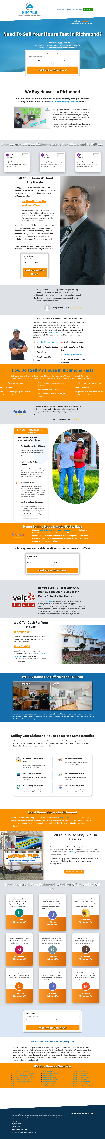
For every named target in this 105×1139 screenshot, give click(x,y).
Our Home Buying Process (64, 101)
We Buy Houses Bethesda (80, 1073)
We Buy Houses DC (48, 1071)
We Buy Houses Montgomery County (23, 1077)
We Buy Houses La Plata (80, 1080)
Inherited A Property (45, 342)
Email (66, 61)
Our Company (88, 23)
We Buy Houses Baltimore (50, 1073)
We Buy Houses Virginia (49, 1075)
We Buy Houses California (50, 1086)
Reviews (68, 9)
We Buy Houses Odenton (50, 1084)
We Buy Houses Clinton (49, 1077)
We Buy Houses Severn (49, 1082)
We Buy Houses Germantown (81, 1082)
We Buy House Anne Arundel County (23, 1075)
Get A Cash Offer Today (76, 23)
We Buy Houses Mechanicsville (81, 1086)
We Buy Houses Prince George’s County (24, 1073)
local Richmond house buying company (55, 530)
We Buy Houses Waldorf (80, 1084)
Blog (80, 9)
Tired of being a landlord (57, 332)
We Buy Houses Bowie (19, 1084)
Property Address (52, 54)
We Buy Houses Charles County (21, 1071)
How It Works (61, 9)
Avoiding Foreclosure (73, 354)
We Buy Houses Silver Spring (81, 1077)
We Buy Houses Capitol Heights (22, 1082)
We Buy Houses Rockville (80, 1075)
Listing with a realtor (45, 601)
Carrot (34, 1132)
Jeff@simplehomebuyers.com (19, 1129)
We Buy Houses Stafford (19, 1086)
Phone (39, 61)
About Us (75, 9)
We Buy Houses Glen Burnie (50, 1080)
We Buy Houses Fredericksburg (82, 1071)
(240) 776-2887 (86, 21)
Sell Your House (87, 9)
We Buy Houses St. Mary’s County (22, 1080)
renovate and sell (65, 817)
